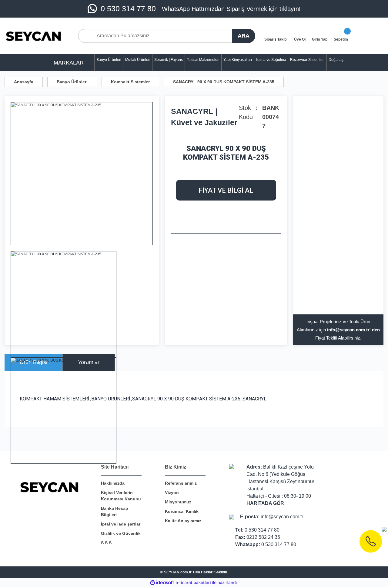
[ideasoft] (162, 582)
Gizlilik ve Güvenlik (121, 533)
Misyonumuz (178, 501)
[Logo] (34, 36)
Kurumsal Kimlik (182, 511)
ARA (243, 36)
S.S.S (106, 542)
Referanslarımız (181, 483)
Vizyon (172, 492)
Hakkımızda (113, 483)
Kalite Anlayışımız (183, 520)
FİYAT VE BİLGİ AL (226, 190)
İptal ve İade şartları (121, 524)
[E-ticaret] (193, 582)
